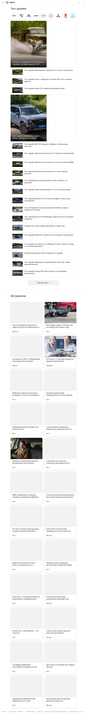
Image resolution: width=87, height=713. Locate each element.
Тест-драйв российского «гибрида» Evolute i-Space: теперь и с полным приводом (49, 245)
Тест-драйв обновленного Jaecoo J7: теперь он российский (49, 153)
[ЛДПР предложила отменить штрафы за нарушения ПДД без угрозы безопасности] (26, 488)
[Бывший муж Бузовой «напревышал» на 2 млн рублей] (60, 386)
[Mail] (7, 2)
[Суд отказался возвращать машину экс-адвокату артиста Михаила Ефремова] (60, 420)
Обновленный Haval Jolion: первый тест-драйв (43, 253)
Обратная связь (74, 711)
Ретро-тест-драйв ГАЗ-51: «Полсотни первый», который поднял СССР (28, 63)
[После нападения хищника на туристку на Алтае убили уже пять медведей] (26, 318)
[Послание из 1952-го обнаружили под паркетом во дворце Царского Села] (26, 352)
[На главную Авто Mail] (11, 2)
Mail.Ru (4, 711)
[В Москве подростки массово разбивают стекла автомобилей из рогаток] (26, 386)
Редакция (40, 711)
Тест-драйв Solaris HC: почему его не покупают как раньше (48, 235)
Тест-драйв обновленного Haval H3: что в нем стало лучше (48, 70)
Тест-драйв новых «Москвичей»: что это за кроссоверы (47, 190)
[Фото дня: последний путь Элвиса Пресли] (60, 658)
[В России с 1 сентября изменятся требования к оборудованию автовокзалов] (26, 590)
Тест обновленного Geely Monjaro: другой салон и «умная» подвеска (48, 218)
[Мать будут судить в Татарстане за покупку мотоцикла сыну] (60, 318)
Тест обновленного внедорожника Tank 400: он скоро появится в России (46, 209)
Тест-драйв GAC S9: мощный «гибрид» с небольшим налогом (46, 145)
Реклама (20, 711)
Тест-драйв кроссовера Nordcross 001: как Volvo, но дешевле (45, 182)
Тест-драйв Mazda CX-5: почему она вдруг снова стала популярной (47, 200)
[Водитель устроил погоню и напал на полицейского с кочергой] (26, 556)
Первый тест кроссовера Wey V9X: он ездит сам (44, 226)
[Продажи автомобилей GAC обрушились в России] (26, 691)
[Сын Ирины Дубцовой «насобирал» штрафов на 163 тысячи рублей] (26, 658)
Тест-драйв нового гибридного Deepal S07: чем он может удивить (48, 80)
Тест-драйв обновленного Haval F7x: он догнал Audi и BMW (48, 162)
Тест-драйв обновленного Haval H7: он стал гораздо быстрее (46, 172)
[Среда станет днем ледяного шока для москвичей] (60, 624)
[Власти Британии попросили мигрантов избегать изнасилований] (60, 691)
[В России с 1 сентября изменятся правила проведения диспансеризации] (60, 352)
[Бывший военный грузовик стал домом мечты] (26, 420)
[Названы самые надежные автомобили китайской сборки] (60, 556)
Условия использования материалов (56, 711)
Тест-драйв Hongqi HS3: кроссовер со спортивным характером (45, 272)
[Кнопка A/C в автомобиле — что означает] (26, 624)
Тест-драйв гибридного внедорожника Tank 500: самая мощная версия (47, 263)
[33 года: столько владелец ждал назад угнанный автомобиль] (26, 522)
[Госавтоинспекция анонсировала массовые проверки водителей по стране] (60, 488)
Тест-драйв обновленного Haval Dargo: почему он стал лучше (26, 137)
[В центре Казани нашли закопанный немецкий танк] (60, 590)
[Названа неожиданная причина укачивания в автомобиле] (26, 454)
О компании (12, 711)
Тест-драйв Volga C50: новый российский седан (44, 88)
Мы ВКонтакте (30, 711)
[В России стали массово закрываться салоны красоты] (60, 522)
